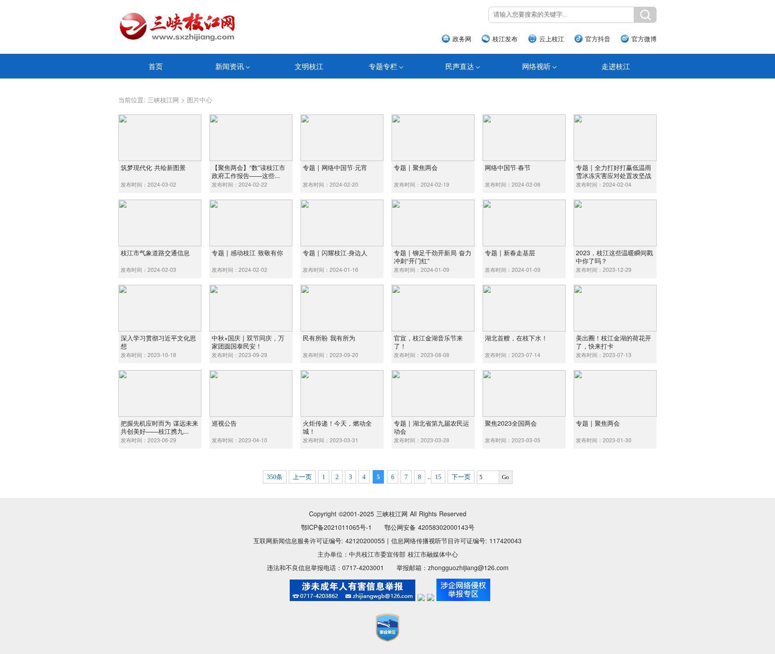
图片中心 (199, 99)
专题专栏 (383, 66)
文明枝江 (309, 66)
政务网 (462, 38)
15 (438, 477)
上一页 (302, 477)
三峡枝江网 (163, 99)
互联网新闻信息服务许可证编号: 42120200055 (319, 540)
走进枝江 (615, 66)
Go (505, 477)
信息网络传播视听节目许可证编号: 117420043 (456, 540)
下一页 (461, 477)
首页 (155, 66)
